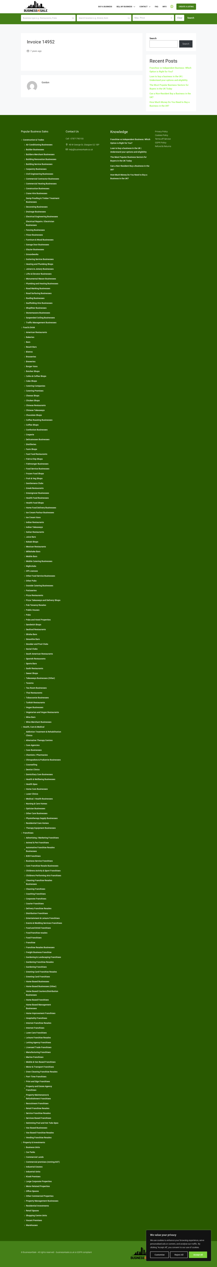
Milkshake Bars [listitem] (33, 551)
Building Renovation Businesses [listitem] (41, 159)
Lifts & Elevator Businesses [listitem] (39, 274)
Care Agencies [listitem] (33, 745)
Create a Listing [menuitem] (186, 7)
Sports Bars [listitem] (31, 663)
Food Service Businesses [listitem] (37, 469)
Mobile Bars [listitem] (31, 556)
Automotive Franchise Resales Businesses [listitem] (40, 849)
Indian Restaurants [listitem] (35, 522)
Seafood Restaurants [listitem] (36, 629)
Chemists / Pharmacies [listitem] (37, 755)
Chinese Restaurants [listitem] (36, 405)
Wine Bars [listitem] (30, 717)
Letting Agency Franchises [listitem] (38, 1042)
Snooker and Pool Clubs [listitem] (37, 644)
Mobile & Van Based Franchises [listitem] (41, 1062)
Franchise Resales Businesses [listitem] (40, 947)
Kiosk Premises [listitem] (33, 1176)
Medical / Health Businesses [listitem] (39, 799)
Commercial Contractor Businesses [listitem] (42, 179)
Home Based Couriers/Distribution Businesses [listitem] (42, 993)
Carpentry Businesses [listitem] (36, 169)
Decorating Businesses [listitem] (37, 207)
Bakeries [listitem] (30, 337)
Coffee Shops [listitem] (32, 425)
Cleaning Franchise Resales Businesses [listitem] (39, 882)
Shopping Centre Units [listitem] (36, 1215)
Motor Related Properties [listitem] (38, 1186)
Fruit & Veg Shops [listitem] (34, 478)
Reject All (178, 1255)
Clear (179, 18)
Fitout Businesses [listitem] (34, 235)
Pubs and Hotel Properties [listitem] (38, 620)
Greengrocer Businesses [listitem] (37, 493)
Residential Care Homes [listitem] (37, 823)
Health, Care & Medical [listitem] (33, 727)
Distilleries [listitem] (31, 444)
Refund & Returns (163, 146)
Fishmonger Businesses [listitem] (37, 464)
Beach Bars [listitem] (31, 347)
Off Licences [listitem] (32, 571)
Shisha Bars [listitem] (31, 634)
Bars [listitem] (28, 342)
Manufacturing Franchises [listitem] (38, 1052)
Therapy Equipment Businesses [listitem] (41, 828)
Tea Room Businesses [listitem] (36, 688)
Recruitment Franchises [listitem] (37, 1103)
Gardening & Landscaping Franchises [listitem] (43, 957)
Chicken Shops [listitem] (33, 400)
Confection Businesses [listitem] (37, 430)
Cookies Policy (161, 135)
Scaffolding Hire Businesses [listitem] (39, 303)
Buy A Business (105, 7)
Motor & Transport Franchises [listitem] (40, 1067)
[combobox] (153, 18)
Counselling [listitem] (31, 764)
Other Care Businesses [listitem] (36, 813)
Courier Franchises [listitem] (35, 903)
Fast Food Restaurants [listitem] (36, 454)
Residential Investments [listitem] (37, 1206)
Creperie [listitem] (30, 434)
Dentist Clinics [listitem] (33, 769)
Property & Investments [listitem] (34, 1142)
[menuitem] (172, 7)
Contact (143, 7)
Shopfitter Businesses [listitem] (36, 308)
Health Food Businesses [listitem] (37, 498)
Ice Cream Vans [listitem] (33, 517)
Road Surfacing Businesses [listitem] (39, 293)
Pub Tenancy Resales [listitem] (36, 605)
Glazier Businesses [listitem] (35, 249)
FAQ (156, 7)
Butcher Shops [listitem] (33, 371)
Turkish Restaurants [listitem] (35, 702)
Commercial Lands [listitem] (35, 1157)
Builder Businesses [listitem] (35, 149)
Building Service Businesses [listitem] (39, 164)
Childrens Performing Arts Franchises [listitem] (43, 875)
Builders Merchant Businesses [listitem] (40, 154)
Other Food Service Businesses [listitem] (40, 576)
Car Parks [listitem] (30, 1152)
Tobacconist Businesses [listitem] (37, 697)
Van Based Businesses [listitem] (36, 1128)
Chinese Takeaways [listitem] (35, 410)
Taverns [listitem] (30, 683)
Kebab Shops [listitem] (32, 542)
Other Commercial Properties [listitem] (39, 1196)
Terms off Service (163, 139)
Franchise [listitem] (30, 942)
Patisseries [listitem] (31, 590)
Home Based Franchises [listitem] (37, 1000)
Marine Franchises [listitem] (34, 1057)
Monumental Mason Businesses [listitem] (41, 279)
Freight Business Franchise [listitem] (39, 952)
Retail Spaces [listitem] (32, 1210)
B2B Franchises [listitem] (33, 856)
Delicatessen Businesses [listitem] (37, 439)
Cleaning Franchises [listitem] (35, 889)
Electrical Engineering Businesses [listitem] (42, 216)
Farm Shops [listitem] (31, 449)
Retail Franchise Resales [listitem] (37, 1108)
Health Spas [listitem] (31, 784)
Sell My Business (124, 7)
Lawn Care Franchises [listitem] (36, 1033)
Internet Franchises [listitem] (35, 1028)
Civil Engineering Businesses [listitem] (39, 174)
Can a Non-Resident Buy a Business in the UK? (170, 95)
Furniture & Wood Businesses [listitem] (39, 240)
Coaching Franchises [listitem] (36, 894)
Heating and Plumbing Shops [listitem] (39, 264)
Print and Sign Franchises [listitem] (38, 1081)
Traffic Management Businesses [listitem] (41, 322)
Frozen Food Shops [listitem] (35, 473)
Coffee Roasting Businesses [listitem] (39, 420)
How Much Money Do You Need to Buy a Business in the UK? (170, 104)
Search (190, 18)
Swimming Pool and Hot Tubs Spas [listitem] (42, 1123)
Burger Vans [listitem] (31, 366)
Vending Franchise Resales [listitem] (39, 1137)
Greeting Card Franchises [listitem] (38, 976)
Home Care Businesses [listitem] (37, 789)
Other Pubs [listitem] (31, 581)
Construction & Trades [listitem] (33, 140)
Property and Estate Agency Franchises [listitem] (39, 1088)
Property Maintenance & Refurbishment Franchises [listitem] (38, 1097)
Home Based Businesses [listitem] (37, 981)
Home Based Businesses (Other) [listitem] (41, 986)
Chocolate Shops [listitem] (34, 415)
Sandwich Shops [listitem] (33, 624)
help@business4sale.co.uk (81, 149)
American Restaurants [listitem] (36, 332)
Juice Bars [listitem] (31, 537)
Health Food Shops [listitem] (35, 503)
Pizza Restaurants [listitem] (34, 595)
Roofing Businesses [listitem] (35, 298)
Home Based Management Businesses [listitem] (38, 1007)
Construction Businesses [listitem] (37, 188)
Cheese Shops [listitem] (32, 395)
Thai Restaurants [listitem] (34, 693)
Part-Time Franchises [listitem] (36, 1076)
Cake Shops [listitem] (31, 381)
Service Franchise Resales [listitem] (38, 1113)
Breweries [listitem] (30, 361)
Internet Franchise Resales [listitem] (38, 1023)
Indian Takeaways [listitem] (34, 527)
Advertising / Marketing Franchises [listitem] (42, 838)
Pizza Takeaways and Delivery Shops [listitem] (43, 600)
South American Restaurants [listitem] (39, 654)
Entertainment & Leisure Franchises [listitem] (43, 918)
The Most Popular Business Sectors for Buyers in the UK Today (169, 87)
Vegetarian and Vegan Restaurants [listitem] (42, 712)
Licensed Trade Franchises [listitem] (38, 1047)
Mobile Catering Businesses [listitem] (39, 561)
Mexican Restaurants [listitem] (36, 546)
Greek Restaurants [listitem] (35, 488)
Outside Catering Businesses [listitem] (39, 585)
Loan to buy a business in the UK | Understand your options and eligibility (168, 78)
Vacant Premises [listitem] (34, 1220)
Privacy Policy (161, 131)
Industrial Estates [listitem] (34, 1167)
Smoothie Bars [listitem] (33, 639)
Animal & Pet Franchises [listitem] (37, 842)
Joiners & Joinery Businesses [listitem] (40, 269)
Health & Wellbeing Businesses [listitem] (40, 779)
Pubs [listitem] (28, 615)
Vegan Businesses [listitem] (34, 707)
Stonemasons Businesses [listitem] (38, 313)
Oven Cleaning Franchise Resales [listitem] (41, 1072)
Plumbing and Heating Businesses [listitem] (42, 283)
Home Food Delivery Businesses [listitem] (41, 507)
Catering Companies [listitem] (35, 386)
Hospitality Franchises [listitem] (36, 1018)
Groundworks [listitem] (32, 254)
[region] (178, 1245)
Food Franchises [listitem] (33, 937)
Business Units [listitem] (33, 1147)
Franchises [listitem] (28, 833)
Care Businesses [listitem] (34, 750)
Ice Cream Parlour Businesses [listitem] (40, 512)
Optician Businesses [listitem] (35, 808)
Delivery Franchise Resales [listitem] (38, 908)
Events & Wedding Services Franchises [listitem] (44, 923)
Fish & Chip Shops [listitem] (34, 459)
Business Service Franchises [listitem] (39, 861)
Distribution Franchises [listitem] (37, 913)
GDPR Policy (160, 142)
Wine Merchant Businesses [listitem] (38, 722)
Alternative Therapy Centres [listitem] (39, 740)
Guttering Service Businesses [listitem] (40, 259)
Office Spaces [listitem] (32, 1191)
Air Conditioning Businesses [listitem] (39, 144)
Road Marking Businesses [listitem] (38, 288)
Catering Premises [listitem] (34, 391)
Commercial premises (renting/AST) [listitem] (43, 1162)
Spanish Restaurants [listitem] (35, 658)
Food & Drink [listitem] (29, 327)
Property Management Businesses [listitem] (42, 1201)
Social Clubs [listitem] (31, 649)
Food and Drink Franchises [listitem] (38, 928)
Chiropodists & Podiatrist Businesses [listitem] (43, 760)
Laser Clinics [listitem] (32, 794)
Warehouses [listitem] (32, 1225)
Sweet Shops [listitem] (32, 673)
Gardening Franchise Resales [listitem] (40, 962)
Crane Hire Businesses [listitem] (36, 193)
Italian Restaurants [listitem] (35, 532)
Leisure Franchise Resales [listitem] (38, 1037)
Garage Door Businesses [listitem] (37, 244)
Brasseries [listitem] (31, 356)
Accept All (198, 1255)
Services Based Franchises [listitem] (38, 1118)
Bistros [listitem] (29, 352)
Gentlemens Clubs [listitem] (34, 483)
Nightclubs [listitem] (31, 566)
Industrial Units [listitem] (33, 1171)
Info (165, 7)
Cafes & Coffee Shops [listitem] (36, 376)
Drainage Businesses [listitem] (36, 212)
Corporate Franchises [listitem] (36, 899)
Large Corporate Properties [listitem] (39, 1181)
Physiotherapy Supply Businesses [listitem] (42, 818)
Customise (160, 1255)
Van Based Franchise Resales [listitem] (40, 1132)
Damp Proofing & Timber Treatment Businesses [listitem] (42, 200)
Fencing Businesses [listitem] (35, 230)
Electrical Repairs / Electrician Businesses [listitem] (40, 223)
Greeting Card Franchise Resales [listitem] (41, 972)
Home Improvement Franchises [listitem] (40, 1013)
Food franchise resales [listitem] (36, 933)
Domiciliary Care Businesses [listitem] (39, 774)
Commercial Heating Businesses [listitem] (41, 183)
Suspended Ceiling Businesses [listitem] (40, 317)
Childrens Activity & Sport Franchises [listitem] (43, 870)
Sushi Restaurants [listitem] (34, 668)
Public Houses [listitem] (32, 610)
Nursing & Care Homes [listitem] (36, 803)
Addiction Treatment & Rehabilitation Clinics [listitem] (43, 734)
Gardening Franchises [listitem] (36, 967)
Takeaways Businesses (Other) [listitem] (40, 678)
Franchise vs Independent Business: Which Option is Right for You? (170, 70)
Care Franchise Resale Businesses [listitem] (42, 866)
